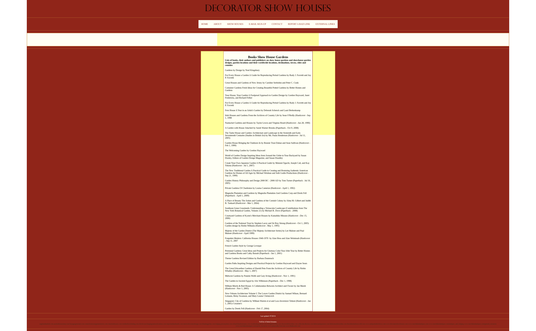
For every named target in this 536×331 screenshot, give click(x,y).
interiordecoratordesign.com (192, 324)
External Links (325, 24)
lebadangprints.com (208, 324)
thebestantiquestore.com (321, 324)
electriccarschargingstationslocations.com (152, 324)
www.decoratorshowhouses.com (397, 324)
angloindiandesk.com (46, 324)
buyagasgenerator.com (77, 324)
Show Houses (235, 24)
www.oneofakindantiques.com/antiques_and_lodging (446, 324)
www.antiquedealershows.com (375, 324)
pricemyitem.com (226, 324)
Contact (277, 24)
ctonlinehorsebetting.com (130, 324)
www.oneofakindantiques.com (418, 324)
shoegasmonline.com (274, 324)
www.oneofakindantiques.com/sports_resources (251, 326)
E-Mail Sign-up (257, 24)
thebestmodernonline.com (338, 324)
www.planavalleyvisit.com (276, 326)
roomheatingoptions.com (258, 324)
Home (204, 24)
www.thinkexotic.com (293, 326)
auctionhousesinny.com (61, 324)
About (218, 24)
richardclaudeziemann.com (241, 324)
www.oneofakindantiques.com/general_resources (480, 324)
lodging (217, 324)
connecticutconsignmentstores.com (96, 324)
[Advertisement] (268, 39)
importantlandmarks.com (175, 324)
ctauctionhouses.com (115, 324)
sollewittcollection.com (305, 324)
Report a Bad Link (299, 24)
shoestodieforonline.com (289, 324)
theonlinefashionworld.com (356, 324)
